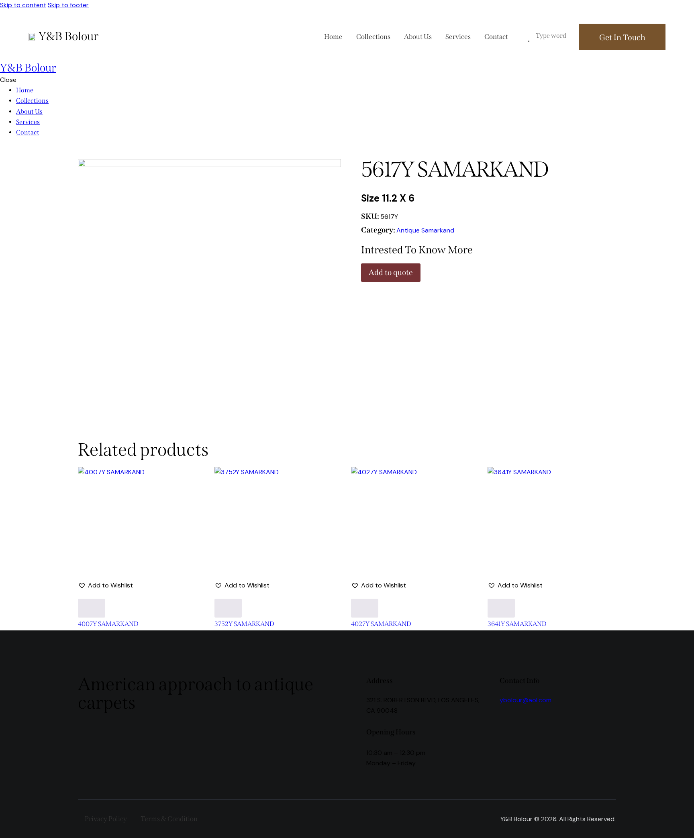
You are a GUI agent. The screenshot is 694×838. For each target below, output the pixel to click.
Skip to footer (68, 5)
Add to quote (391, 272)
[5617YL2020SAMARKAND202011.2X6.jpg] (209, 272)
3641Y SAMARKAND (517, 624)
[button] (105, 585)
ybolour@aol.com (525, 700)
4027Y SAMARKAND (381, 624)
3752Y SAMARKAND (244, 624)
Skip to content (23, 5)
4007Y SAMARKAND (108, 624)
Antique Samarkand (425, 230)
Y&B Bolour (68, 36)
